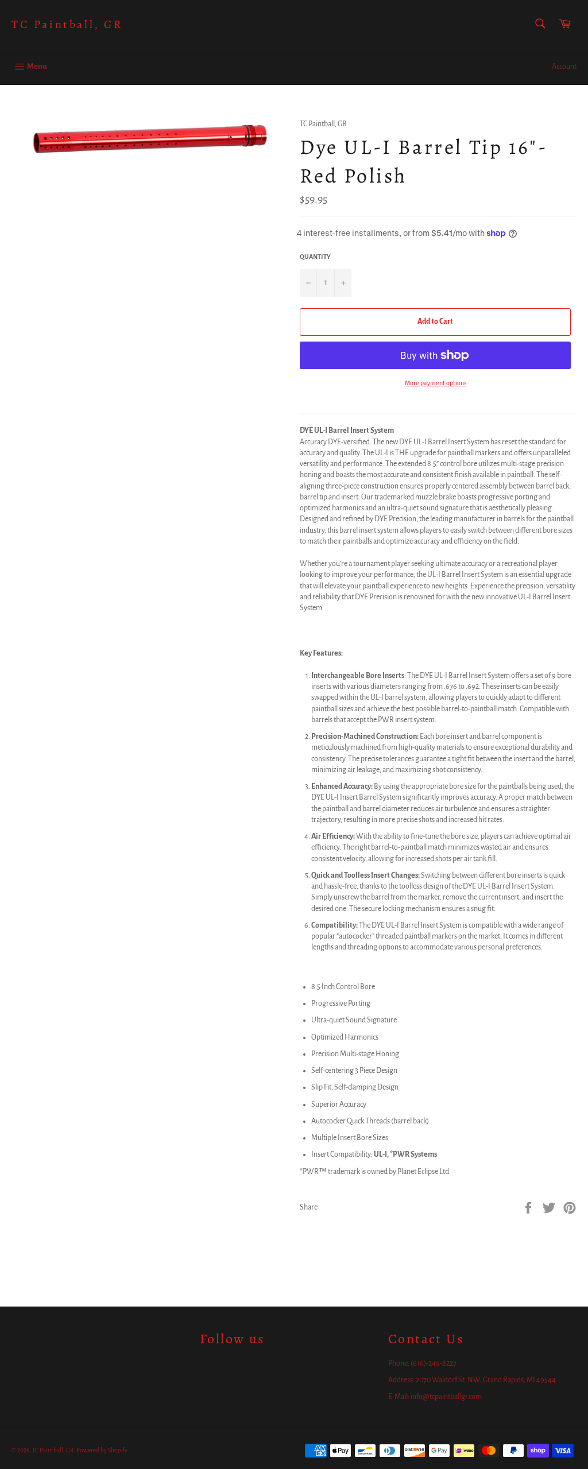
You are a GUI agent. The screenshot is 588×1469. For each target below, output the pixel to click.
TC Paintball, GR (67, 24)
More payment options (435, 382)
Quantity (315, 256)
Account (564, 67)
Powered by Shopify (101, 1450)
